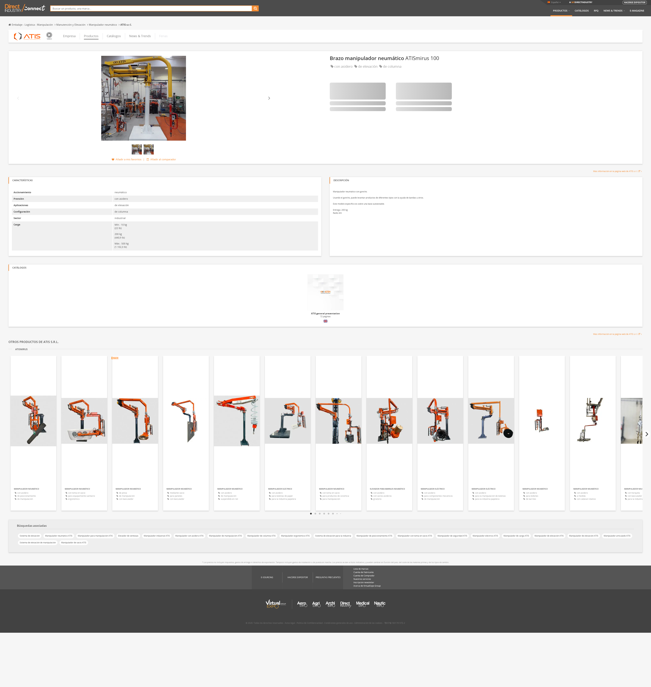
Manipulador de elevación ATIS (549, 535)
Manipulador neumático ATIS (58, 535)
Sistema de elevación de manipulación (38, 542)
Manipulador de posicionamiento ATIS (374, 535)
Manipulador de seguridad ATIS (452, 535)
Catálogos (582, 10)
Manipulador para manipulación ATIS (95, 535)
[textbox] (151, 8)
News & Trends (613, 10)
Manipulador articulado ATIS (617, 535)
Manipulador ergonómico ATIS (295, 535)
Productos (560, 10)
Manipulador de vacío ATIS (73, 542)
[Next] (268, 98)
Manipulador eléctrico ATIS (485, 535)
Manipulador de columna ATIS (261, 535)
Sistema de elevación (30, 535)
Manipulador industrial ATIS (157, 535)
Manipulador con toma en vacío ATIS (415, 535)
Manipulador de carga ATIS (516, 535)
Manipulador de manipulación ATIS (225, 535)
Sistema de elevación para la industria (333, 535)
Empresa (69, 36)
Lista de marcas (360, 568)
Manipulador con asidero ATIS (189, 535)
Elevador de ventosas (128, 535)
